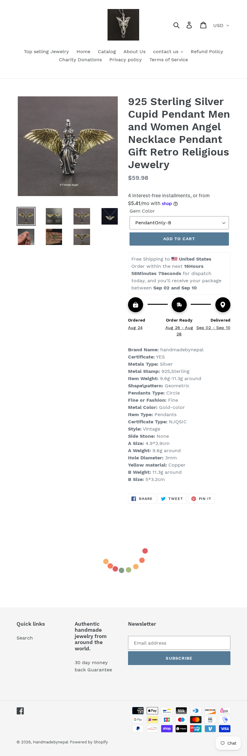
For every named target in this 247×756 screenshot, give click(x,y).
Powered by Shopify (89, 742)
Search (25, 638)
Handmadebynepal (50, 742)
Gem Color (142, 211)
